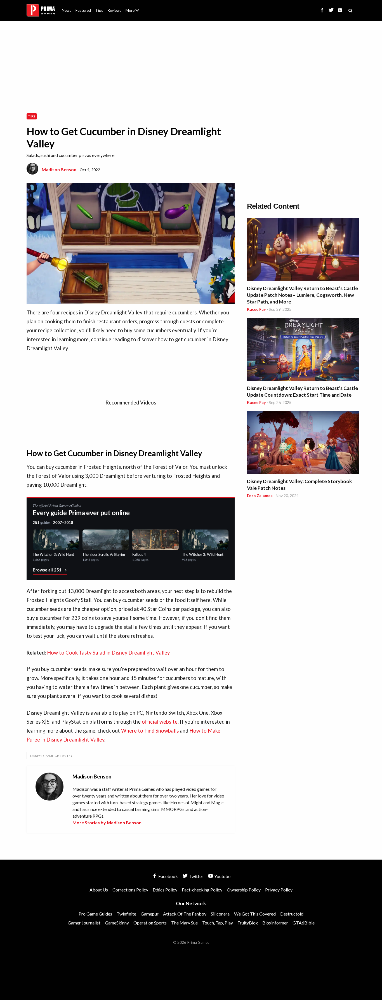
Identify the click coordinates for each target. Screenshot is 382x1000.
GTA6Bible (304, 922)
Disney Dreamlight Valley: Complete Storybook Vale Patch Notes (299, 484)
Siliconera (220, 913)
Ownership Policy (244, 889)
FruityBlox (247, 922)
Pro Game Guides (95, 913)
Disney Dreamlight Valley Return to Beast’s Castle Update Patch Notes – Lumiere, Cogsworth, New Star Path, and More (302, 295)
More (136, 13)
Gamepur (150, 913)
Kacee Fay (256, 309)
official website (160, 722)
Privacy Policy (279, 889)
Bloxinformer (275, 922)
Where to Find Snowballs (150, 731)
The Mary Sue (184, 922)
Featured (83, 10)
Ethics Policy (165, 889)
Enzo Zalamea (260, 495)
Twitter (195, 876)
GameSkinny (117, 922)
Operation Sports (150, 922)
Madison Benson (59, 169)
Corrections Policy (130, 889)
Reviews (114, 10)
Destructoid (291, 913)
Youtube (221, 876)
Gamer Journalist (84, 922)
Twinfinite (126, 913)
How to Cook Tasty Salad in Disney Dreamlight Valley (108, 653)
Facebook (167, 876)
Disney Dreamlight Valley (51, 755)
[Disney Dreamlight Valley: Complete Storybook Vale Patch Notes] (303, 443)
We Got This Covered (255, 913)
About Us (134, 7)
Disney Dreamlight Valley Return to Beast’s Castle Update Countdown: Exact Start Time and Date (302, 391)
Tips (99, 10)
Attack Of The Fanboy (184, 913)
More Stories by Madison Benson (107, 822)
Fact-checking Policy (202, 889)
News (66, 10)
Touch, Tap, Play (217, 922)
